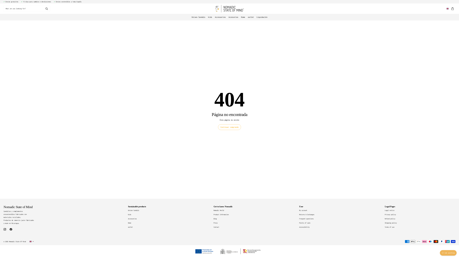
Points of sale (304, 223)
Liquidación (262, 17)
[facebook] (11, 229)
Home (243, 17)
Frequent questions (306, 219)
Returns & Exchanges (306, 214)
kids (210, 17)
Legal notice (389, 210)
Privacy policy (390, 214)
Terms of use (389, 227)
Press (216, 223)
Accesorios (233, 17)
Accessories (220, 17)
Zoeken (46, 9)
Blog (215, 219)
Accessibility (304, 227)
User (301, 206)
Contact (216, 227)
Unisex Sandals (198, 17)
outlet (251, 17)
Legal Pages (390, 206)
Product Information (221, 214)
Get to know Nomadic (223, 206)
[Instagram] (5, 229)
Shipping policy (391, 223)
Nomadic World (219, 210)
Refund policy (390, 219)
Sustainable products (137, 206)
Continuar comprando (229, 127)
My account (303, 210)
